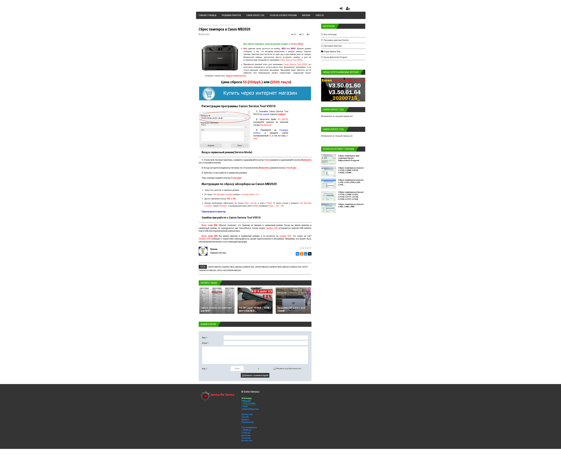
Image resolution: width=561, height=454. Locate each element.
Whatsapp (246, 398)
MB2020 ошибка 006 (244, 267)
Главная (202, 25)
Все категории (330, 34)
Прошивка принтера (333, 46)
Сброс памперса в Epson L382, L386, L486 (351, 205)
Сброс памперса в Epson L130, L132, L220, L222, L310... (351, 182)
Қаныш (213, 249)
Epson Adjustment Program (335, 57)
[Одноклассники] (301, 254)
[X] (309, 254)
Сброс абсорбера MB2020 (229, 270)
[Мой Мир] (305, 254)
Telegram (246, 401)
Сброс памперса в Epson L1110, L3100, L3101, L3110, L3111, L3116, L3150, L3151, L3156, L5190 (351, 197)
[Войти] (340, 9)
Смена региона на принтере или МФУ (216, 309)
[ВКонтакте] (297, 254)
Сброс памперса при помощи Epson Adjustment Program (348, 158)
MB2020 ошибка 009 (291, 267)
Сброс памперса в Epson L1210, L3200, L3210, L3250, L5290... (351, 170)
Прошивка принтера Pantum (336, 40)
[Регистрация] (348, 9)
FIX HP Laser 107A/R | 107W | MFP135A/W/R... (254, 309)
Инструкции (212, 25)
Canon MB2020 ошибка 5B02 (221, 267)
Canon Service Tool (227, 25)
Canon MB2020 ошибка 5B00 (268, 267)
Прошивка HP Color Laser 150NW (291, 309)
